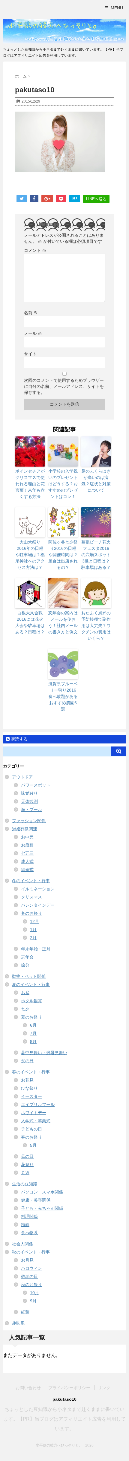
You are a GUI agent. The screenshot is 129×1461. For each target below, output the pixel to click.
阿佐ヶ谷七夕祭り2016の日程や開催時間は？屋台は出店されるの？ (63, 555)
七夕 (25, 1008)
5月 (33, 1145)
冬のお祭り (31, 913)
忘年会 (27, 957)
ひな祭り (29, 1088)
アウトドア (22, 777)
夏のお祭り (31, 1017)
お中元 (27, 837)
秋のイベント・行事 (31, 1252)
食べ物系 (29, 1232)
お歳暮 (27, 845)
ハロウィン (31, 1268)
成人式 (27, 861)
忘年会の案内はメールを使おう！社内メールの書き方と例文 (63, 622)
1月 (33, 929)
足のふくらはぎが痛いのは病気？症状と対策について (96, 481)
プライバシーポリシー (69, 1387)
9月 (33, 1300)
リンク (104, 1387)
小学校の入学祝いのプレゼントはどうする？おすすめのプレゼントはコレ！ (63, 484)
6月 (33, 1025)
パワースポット (35, 785)
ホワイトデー (33, 1112)
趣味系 (18, 1323)
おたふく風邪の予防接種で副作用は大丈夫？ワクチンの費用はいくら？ (96, 625)
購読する (19, 739)
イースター (31, 1096)
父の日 (27, 1060)
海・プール (31, 809)
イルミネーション (38, 888)
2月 (33, 937)
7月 (33, 1033)
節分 (25, 965)
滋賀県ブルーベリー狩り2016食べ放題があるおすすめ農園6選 (63, 696)
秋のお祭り (31, 1284)
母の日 (27, 1156)
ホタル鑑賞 (31, 1000)
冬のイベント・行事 (31, 880)
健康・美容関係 (35, 1200)
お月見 (27, 1260)
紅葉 (25, 1312)
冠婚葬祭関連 (24, 828)
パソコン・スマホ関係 (42, 1192)
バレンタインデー (38, 905)
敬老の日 (29, 1276)
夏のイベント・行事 (31, 984)
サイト (30, 353)
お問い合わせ (28, 1387)
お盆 (25, 992)
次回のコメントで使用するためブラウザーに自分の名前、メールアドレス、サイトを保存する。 (64, 386)
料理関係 (29, 1216)
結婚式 (27, 869)
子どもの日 (31, 1129)
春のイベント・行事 (31, 1072)
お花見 (27, 1080)
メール (33, 333)
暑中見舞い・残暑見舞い (44, 1052)
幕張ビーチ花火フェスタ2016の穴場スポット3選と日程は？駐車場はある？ (96, 555)
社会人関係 (22, 1243)
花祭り (27, 1164)
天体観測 (29, 801)
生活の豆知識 (24, 1183)
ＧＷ (25, 1172)
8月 (33, 1041)
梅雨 (25, 1224)
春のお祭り (31, 1137)
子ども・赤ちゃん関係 (42, 1208)
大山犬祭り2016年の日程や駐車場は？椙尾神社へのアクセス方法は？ (30, 555)
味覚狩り (29, 793)
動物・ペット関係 (29, 976)
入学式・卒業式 (35, 1120)
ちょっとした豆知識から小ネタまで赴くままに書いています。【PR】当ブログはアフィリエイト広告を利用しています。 (65, 1419)
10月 (34, 1292)
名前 (31, 312)
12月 (34, 921)
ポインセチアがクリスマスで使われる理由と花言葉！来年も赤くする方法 (30, 484)
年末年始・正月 (35, 948)
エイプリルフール (38, 1104)
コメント (35, 250)
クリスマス (31, 897)
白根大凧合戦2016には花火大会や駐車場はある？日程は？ (30, 622)
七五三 (27, 853)
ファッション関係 (29, 820)
